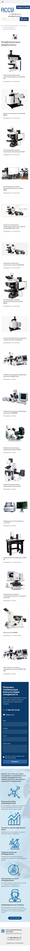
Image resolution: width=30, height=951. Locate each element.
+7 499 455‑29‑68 (12, 710)
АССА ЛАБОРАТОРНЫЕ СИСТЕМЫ (14, 931)
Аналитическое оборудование (11, 25)
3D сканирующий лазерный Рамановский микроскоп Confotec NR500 (13, 188)
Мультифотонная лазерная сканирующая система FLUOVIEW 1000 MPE (14, 669)
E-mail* (5, 736)
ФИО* (4, 721)
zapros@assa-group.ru (15, 16)
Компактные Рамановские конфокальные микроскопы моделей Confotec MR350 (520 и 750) (14, 226)
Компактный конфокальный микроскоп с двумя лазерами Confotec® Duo (15, 339)
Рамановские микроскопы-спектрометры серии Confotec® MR (13, 264)
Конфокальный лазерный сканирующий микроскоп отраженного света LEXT (14, 596)
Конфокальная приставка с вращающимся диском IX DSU (12, 485)
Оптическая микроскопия (9, 27)
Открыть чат (8, 715)
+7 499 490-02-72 (14, 938)
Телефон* (5, 728)
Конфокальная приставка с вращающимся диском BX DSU (12, 448)
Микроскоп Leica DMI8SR (10, 632)
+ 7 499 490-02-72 (15, 14)
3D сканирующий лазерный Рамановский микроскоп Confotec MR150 (13, 301)
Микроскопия (24, 25)
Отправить (15, 761)
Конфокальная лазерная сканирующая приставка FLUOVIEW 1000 (14, 375)
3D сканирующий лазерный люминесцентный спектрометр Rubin (14, 151)
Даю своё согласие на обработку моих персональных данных (14, 757)
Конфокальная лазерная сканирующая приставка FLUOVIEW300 (14, 412)
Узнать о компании (15, 918)
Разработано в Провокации (14, 943)
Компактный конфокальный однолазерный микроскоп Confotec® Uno (14, 76)
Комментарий (6, 743)
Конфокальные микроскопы (9, 29)
